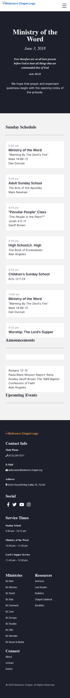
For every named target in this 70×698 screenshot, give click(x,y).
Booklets (39, 605)
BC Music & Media (15, 642)
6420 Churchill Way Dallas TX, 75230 (26, 484)
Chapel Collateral (43, 599)
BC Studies (11, 623)
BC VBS (9, 629)
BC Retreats (12, 635)
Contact (10, 662)
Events (9, 668)
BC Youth (10, 593)
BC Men (10, 581)
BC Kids (9, 599)
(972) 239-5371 (16, 455)
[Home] (19, 5)
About (9, 656)
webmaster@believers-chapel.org (25, 470)
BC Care (10, 611)
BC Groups (11, 617)
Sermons (39, 581)
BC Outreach (12, 605)
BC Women (11, 587)
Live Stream (41, 587)
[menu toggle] (64, 5)
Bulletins (39, 593)
